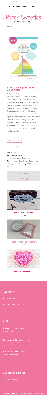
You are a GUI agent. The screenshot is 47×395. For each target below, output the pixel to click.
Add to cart (14, 140)
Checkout (24, 6)
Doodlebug (23, 161)
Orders (32, 6)
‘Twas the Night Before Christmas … (16, 343)
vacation (10, 167)
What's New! (25, 158)
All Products (22, 155)
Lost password (14, 10)
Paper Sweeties (19, 164)
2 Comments (20, 328)
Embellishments (13, 158)
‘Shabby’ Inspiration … (11, 331)
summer (29, 164)
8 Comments (24, 340)
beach (15, 161)
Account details (14, 6)
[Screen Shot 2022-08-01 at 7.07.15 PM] (23, 59)
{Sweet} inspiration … (11, 355)
